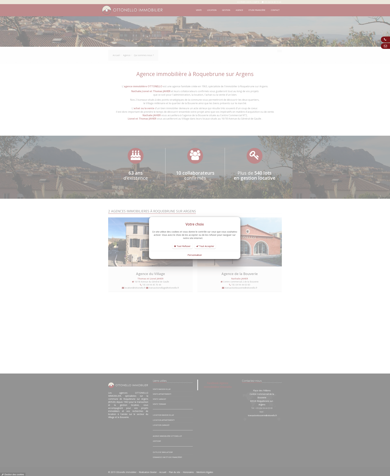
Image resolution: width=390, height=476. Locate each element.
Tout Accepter (206, 246)
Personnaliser (195, 254)
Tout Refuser (183, 246)
